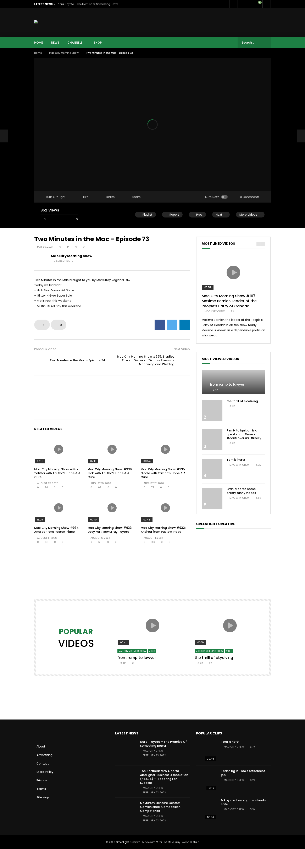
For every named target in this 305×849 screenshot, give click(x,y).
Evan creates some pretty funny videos (241, 491)
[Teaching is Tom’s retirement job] (206, 780)
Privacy (42, 780)
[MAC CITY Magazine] (50, 22)
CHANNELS (74, 42)
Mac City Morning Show (64, 53)
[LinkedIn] (233, 4)
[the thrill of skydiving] (212, 410)
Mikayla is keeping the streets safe (243, 802)
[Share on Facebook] (160, 325)
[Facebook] (217, 4)
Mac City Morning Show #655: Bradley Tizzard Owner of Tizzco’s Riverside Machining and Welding (145, 360)
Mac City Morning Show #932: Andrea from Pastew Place (163, 530)
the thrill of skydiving (242, 401)
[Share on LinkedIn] (184, 325)
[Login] (266, 4)
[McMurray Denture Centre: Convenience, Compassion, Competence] (125, 812)
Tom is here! (236, 460)
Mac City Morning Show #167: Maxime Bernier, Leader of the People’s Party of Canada (229, 301)
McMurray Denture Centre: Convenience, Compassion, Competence (160, 807)
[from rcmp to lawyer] (233, 382)
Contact (43, 763)
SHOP (98, 42)
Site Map (43, 797)
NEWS (55, 42)
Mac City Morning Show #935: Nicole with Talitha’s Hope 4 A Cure (163, 473)
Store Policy (45, 772)
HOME (38, 42)
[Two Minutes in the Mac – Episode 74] (4, 135)
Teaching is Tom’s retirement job (243, 773)
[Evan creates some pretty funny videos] (212, 498)
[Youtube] (242, 4)
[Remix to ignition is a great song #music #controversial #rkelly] (212, 439)
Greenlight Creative (128, 842)
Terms (41, 789)
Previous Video (45, 349)
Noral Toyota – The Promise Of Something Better (88, 4)
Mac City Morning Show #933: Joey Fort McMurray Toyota (110, 530)
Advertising (44, 755)
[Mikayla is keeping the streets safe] (206, 809)
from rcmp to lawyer (227, 384)
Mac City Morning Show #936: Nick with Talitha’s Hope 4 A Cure (110, 473)
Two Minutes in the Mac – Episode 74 (77, 360)
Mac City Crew (215, 311)
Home (38, 53)
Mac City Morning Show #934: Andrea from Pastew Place (56, 530)
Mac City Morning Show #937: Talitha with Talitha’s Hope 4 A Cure (57, 473)
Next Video (182, 349)
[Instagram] (250, 4)
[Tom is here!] (212, 469)
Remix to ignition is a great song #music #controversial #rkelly (244, 434)
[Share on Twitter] (172, 325)
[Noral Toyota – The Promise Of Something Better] (125, 751)
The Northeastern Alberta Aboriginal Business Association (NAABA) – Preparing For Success (164, 777)
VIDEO (152, 651)
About (41, 746)
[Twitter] (225, 4)
